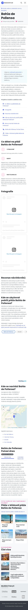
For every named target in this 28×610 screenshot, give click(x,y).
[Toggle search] (21, 3)
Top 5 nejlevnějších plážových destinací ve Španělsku (17, 576)
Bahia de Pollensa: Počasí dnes (14, 129)
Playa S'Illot (20, 540)
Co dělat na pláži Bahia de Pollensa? (11, 105)
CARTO (24, 427)
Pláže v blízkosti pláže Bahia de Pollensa (13, 134)
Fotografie (8, 110)
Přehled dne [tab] (7, 457)
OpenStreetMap (15, 427)
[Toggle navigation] (25, 3)
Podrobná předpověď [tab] (20, 458)
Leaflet (8, 427)
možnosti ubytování (15, 72)
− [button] (3, 409)
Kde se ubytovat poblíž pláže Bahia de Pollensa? (13, 118)
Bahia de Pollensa (8, 331)
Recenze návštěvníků (11, 114)
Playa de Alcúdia (5, 525)
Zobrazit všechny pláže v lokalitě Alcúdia (12, 511)
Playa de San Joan (20, 525)
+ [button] (3, 407)
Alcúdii (19, 331)
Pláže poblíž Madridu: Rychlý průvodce (17, 556)
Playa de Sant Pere (6, 541)
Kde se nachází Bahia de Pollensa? (11, 124)
